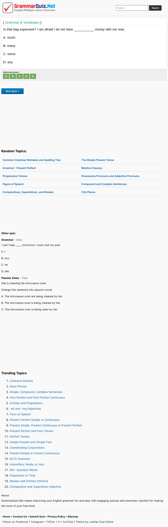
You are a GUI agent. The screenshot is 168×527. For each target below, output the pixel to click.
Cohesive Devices (21, 380)
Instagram (37, 521)
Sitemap (73, 516)
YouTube (68, 521)
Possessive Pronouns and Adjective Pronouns (110, 176)
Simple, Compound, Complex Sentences (36, 392)
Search (155, 8)
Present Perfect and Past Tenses (31, 431)
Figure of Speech (13, 184)
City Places (88, 192)
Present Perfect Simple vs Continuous (35, 419)
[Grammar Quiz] (29, 8)
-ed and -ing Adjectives (25, 408)
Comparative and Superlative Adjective (35, 486)
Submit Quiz (37, 516)
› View (18, 239)
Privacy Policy (56, 516)
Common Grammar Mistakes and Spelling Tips (32, 160)
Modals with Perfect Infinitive (29, 481)
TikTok (51, 521)
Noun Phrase (18, 386)
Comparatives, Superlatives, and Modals (28, 192)
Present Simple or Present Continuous (35, 453)
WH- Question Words (24, 470)
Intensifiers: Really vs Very (27, 464)
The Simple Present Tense (97, 160)
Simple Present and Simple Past (31, 442)
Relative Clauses (91, 168)
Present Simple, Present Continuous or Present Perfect (46, 425)
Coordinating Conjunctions (27, 447)
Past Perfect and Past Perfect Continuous (37, 397)
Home (6, 516)
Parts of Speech (20, 414)
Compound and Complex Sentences (104, 184)
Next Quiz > (12, 91)
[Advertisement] (84, 121)
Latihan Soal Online (101, 521)
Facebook (22, 521)
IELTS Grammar (20, 458)
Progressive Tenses (15, 176)
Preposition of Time (22, 475)
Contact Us (20, 516)
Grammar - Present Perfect (19, 168)
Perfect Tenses (20, 436)
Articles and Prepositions (26, 403)
